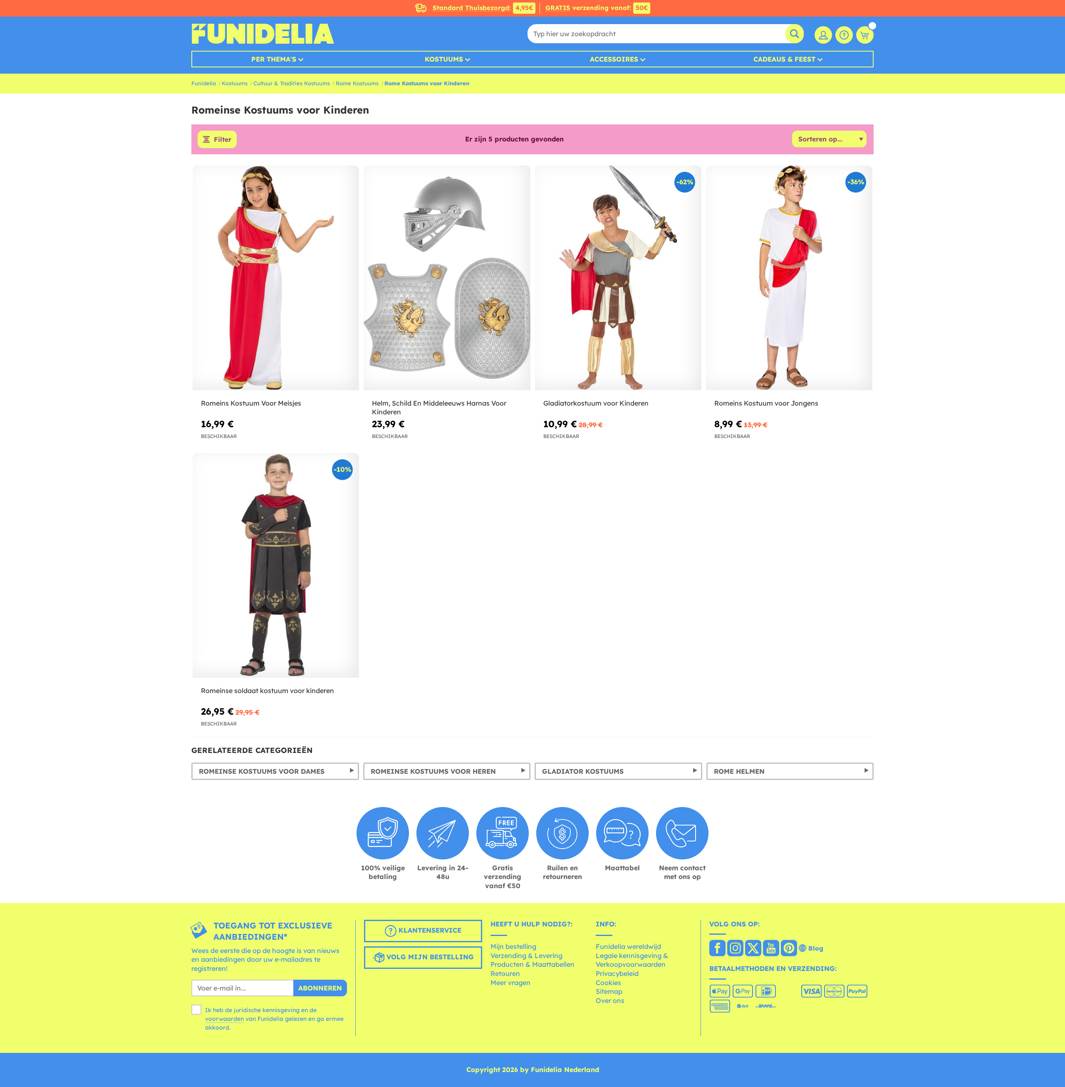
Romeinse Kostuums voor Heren (433, 771)
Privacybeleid (617, 973)
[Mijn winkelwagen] (865, 35)
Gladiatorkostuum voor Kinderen (596, 403)
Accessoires (614, 59)
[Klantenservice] (844, 35)
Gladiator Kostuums (583, 771)
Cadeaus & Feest (784, 59)
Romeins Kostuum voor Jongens (766, 403)
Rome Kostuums (357, 83)
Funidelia (203, 83)
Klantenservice (428, 930)
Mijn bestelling (513, 946)
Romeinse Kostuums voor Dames (261, 771)
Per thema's (273, 59)
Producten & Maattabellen (532, 964)
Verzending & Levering (526, 955)
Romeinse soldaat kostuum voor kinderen (267, 690)
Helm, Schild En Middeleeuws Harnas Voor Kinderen (439, 407)
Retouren (505, 973)
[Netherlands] (717, 949)
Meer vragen (510, 982)
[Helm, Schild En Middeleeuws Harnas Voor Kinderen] (447, 278)
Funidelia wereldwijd (628, 946)
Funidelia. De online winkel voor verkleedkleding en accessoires (262, 34)
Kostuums (444, 59)
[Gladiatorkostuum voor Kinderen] (618, 278)
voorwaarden (224, 1019)
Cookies (608, 982)
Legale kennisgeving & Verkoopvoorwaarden (632, 960)
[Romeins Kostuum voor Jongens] (789, 278)
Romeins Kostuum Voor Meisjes (251, 403)
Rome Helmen (739, 771)
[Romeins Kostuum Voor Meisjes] (276, 278)
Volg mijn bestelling (429, 957)
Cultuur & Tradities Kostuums (291, 83)
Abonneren (320, 988)
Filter (222, 139)
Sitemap (609, 991)
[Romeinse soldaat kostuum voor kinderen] (276, 565)
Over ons (610, 1000)
